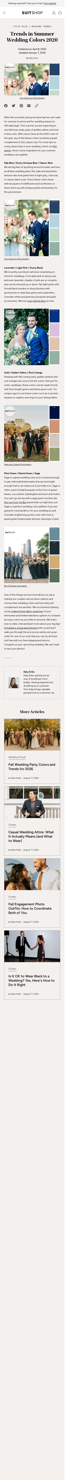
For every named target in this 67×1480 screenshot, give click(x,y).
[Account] (54, 13)
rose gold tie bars (36, 301)
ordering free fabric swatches (27, 611)
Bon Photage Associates (15, 586)
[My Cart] (60, 13)
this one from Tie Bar (15, 502)
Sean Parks (16, 778)
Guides (12, 824)
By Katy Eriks (32, 58)
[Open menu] (4, 12)
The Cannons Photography (32, 98)
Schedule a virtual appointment (20, 628)
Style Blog (20, 26)
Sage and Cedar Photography (17, 464)
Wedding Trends (41, 26)
